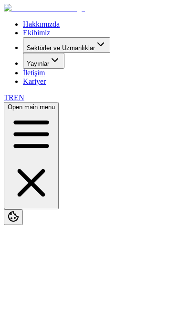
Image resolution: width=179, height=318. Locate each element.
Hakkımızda (41, 24)
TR (9, 97)
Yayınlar (38, 63)
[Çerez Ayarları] (13, 217)
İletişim (34, 73)
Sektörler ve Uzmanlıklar (61, 47)
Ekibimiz (36, 33)
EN (19, 97)
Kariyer (34, 81)
